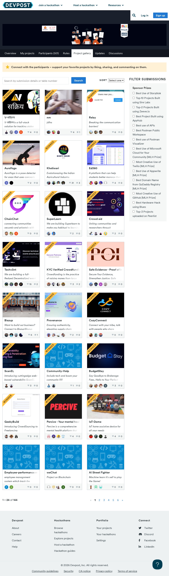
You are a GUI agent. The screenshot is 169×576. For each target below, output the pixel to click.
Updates (100, 53)
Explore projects (63, 538)
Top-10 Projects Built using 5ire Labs (146, 100)
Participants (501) (49, 53)
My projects (27, 53)
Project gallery (82, 53)
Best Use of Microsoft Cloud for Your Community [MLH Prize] (147, 153)
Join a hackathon (49, 5)
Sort (103, 80)
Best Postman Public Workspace (146, 132)
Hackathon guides (64, 550)
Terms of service (127, 571)
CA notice (85, 571)
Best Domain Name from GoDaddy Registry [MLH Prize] (146, 184)
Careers (16, 534)
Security (68, 571)
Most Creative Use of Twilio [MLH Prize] (147, 164)
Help (14, 546)
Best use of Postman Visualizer (146, 141)
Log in (144, 15)
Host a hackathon (84, 5)
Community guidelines (45, 571)
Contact (16, 540)
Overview (10, 53)
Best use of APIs (145, 125)
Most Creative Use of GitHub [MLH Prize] (147, 195)
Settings (101, 540)
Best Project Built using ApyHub (148, 118)
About (15, 528)
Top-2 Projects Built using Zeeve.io (146, 109)
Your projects (104, 528)
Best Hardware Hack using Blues (146, 204)
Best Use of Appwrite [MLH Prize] (147, 173)
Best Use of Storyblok (148, 93)
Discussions (116, 53)
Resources (114, 5)
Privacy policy (104, 571)
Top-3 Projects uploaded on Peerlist (144, 214)
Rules (66, 53)
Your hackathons (106, 534)
